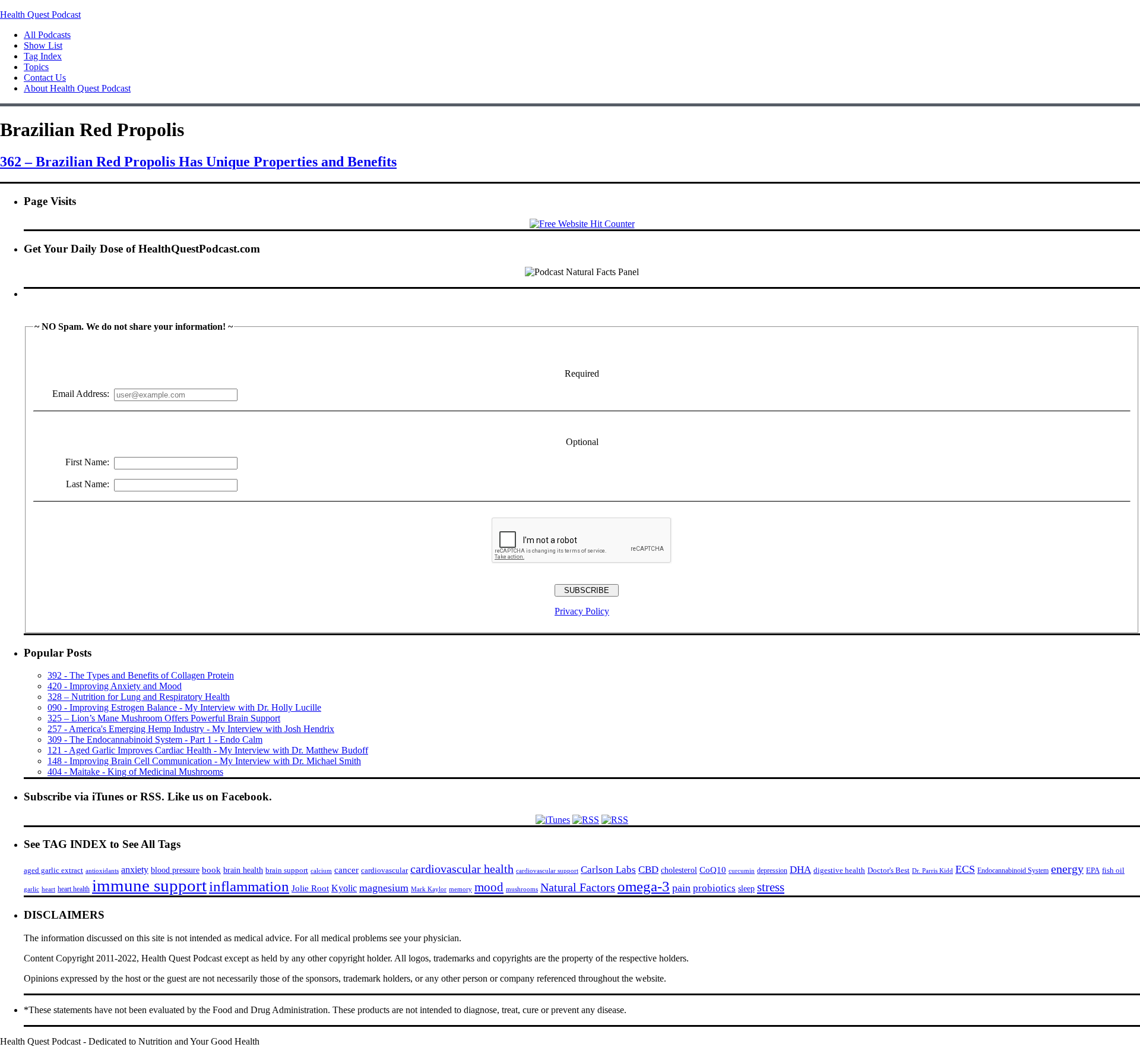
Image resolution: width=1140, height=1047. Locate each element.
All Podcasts (47, 35)
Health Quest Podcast (40, 15)
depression (772, 870)
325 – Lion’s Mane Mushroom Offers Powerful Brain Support (164, 718)
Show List (43, 45)
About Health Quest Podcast (77, 88)
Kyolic (344, 888)
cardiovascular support (547, 871)
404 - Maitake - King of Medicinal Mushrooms (135, 772)
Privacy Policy (582, 611)
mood (489, 887)
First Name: (87, 462)
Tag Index (43, 56)
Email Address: (80, 394)
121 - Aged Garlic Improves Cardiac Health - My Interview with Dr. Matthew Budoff (208, 750)
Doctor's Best (888, 870)
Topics (36, 67)
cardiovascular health (462, 868)
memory (460, 889)
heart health (74, 889)
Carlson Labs (608, 869)
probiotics (714, 888)
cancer (346, 870)
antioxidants (102, 871)
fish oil (1113, 870)
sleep (746, 888)
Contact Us (45, 77)
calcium (321, 871)
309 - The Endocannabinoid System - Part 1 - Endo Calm (155, 739)
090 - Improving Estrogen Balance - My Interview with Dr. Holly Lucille (184, 707)
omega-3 (644, 886)
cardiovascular (384, 870)
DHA (800, 869)
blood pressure (175, 870)
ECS (965, 869)
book (211, 870)
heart (48, 889)
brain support (286, 870)
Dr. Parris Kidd (932, 870)
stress (770, 887)
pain (681, 888)
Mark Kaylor (428, 889)
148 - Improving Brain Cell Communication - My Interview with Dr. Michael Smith (204, 761)
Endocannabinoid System (1013, 870)
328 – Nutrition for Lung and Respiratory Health (139, 697)
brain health (243, 870)
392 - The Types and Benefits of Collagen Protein (141, 675)
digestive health (839, 870)
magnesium (383, 888)
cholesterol (679, 870)
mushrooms (522, 889)
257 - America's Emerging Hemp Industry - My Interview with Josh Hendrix (191, 729)
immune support (149, 885)
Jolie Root (310, 888)
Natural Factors (577, 887)
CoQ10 (712, 870)
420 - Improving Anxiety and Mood (115, 686)
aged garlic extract (53, 870)
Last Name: (87, 484)
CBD (648, 869)
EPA (1093, 870)
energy (1067, 868)
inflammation (249, 886)
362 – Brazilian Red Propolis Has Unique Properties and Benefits (198, 161)
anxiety (134, 869)
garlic (31, 889)
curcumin (742, 871)
